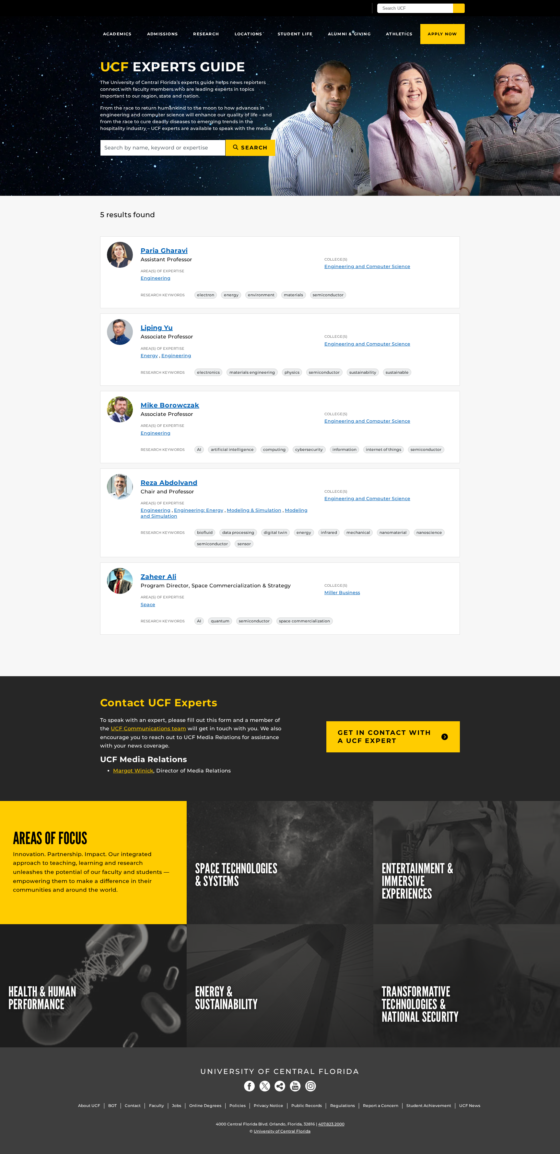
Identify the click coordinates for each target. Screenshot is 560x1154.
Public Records (306, 1105)
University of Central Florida (280, 1071)
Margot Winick (133, 771)
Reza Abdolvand (169, 483)
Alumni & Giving (349, 33)
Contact (133, 1105)
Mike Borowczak (170, 405)
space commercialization (304, 620)
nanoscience (429, 532)
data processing (238, 532)
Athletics (399, 33)
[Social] (280, 1086)
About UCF (89, 1105)
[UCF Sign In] (347, 8)
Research (206, 33)
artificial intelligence (232, 449)
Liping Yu (157, 328)
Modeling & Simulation (254, 510)
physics (292, 372)
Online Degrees (205, 1105)
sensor (244, 543)
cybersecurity (309, 449)
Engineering (155, 278)
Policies (237, 1105)
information (344, 449)
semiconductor (328, 294)
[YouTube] (295, 1086)
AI (199, 449)
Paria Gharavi (164, 250)
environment (261, 294)
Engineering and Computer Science (367, 266)
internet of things (383, 449)
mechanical (358, 532)
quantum (220, 620)
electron (205, 294)
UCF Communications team (148, 728)
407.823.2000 (331, 1124)
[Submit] (459, 8)
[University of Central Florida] (147, 8)
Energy (149, 356)
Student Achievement (428, 1105)
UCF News (469, 1105)
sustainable (397, 372)
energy (231, 294)
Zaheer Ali (158, 577)
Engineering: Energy (198, 510)
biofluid (205, 532)
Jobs (176, 1105)
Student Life (295, 33)
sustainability (362, 372)
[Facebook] (249, 1086)
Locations (248, 33)
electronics (208, 372)
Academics (117, 33)
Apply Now (442, 33)
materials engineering (252, 372)
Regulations (342, 1105)
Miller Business (342, 592)
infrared (329, 532)
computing (274, 449)
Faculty (156, 1105)
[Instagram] (310, 1086)
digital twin (275, 532)
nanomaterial (393, 532)
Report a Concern (380, 1105)
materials (293, 294)
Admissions (162, 33)
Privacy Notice (268, 1105)
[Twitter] (264, 1086)
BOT (112, 1105)
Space (148, 604)
